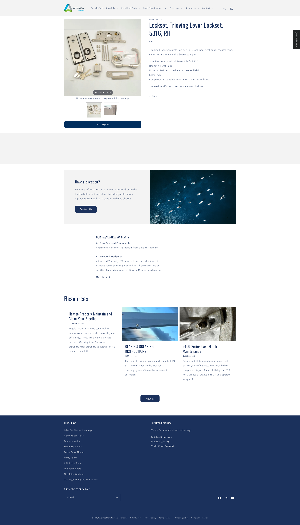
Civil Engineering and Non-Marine (81, 479)
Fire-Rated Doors (72, 468)
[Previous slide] (67, 58)
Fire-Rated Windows (74, 474)
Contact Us (86, 209)
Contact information (199, 518)
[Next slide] (138, 58)
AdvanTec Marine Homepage (78, 430)
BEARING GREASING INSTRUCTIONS (139, 349)
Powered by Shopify (119, 518)
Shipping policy (181, 518)
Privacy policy (150, 518)
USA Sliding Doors (73, 463)
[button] (104, 8)
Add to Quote (103, 124)
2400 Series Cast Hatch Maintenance (200, 349)
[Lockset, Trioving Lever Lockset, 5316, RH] (94, 110)
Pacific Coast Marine (74, 452)
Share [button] (155, 96)
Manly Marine (70, 457)
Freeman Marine (72, 441)
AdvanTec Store (104, 518)
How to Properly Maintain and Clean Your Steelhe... (90, 316)
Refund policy (135, 518)
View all (150, 398)
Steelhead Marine (73, 446)
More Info (101, 277)
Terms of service (165, 518)
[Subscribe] (116, 497)
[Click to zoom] (102, 57)
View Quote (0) (296, 39)
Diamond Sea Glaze (74, 435)
